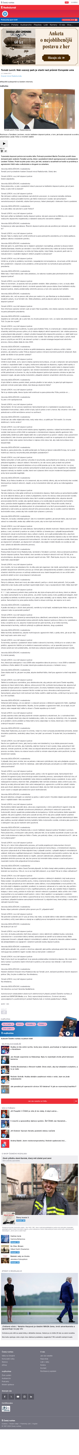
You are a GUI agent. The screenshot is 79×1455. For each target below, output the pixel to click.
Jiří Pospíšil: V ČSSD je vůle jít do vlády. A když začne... (34, 1111)
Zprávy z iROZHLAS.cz (12, 1271)
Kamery (53, 25)
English (35, 1424)
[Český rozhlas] (7, 2)
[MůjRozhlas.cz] (4, 86)
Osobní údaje (14, 1424)
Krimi (19, 1024)
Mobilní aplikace (8, 1385)
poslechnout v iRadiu (59, 999)
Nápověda (44, 1359)
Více (70, 25)
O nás (62, 25)
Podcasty (5, 1381)
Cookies (4, 1424)
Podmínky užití (25, 1424)
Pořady (14, 25)
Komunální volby (8, 1359)
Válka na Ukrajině (8, 1356)
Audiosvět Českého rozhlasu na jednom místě (17, 1038)
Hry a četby (7, 1024)
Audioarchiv (26, 25)
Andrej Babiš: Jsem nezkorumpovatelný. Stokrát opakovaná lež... (38, 1141)
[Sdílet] (5, 151)
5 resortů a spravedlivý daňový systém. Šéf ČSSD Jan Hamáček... (38, 1121)
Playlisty (38, 25)
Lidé (46, 25)
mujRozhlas (5, 1019)
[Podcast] (2, 151)
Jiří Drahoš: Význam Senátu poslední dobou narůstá (32, 1131)
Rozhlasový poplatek (48, 1371)
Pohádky (30, 1024)
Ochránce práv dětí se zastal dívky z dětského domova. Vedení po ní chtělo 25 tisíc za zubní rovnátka (38, 1333)
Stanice (5, 1362)
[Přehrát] (4, 143)
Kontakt (43, 1368)
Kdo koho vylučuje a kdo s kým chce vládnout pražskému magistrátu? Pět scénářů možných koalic (37, 1337)
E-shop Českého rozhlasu (14, 1154)
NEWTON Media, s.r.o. (18, 996)
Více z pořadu (8, 1108)
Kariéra (43, 1365)
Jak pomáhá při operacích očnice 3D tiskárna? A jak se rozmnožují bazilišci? (43, 1086)
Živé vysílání (7, 1029)
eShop (4, 1365)
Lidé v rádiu (44, 1362)
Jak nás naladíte (46, 1356)
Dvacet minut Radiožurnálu (11, 76)
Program (5, 25)
